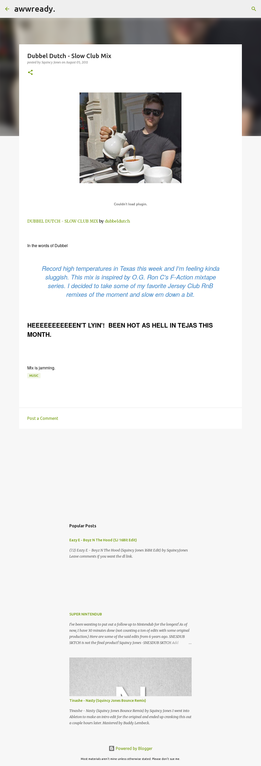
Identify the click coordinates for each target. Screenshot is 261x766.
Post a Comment (42, 418)
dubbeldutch (117, 221)
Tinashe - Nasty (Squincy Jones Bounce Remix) (107, 700)
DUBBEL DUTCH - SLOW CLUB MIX (62, 221)
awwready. (34, 8)
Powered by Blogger (133, 748)
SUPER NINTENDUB (85, 614)
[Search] (62, 9)
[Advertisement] (130, 472)
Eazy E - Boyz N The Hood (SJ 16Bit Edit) (103, 540)
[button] (30, 72)
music (33, 375)
